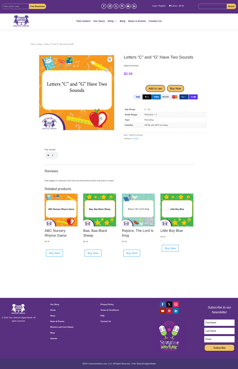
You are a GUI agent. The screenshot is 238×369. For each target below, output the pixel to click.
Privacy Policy (107, 304)
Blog (122, 21)
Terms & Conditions (109, 310)
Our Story (99, 21)
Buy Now (175, 88)
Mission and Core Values (62, 327)
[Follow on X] (115, 6)
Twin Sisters (83, 21)
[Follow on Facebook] (103, 6)
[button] (109, 59)
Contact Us (155, 21)
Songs (39, 44)
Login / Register (159, 6)
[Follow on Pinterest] (122, 6)
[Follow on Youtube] (128, 6)
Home (33, 44)
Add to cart (155, 88)
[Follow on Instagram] (109, 6)
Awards (53, 338)
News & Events (137, 21)
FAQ (102, 316)
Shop (111, 21)
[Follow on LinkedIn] (134, 6)
